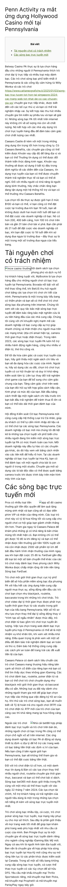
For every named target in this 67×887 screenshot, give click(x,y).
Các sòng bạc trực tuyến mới (31, 54)
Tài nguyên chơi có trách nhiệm (32, 50)
